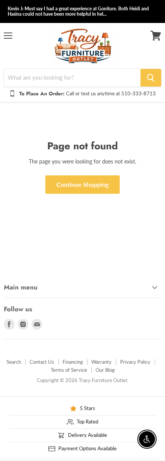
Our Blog (105, 370)
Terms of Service (69, 370)
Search (14, 362)
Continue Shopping (82, 184)
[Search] (150, 78)
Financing (73, 362)
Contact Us (42, 362)
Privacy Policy (135, 362)
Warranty (101, 362)
